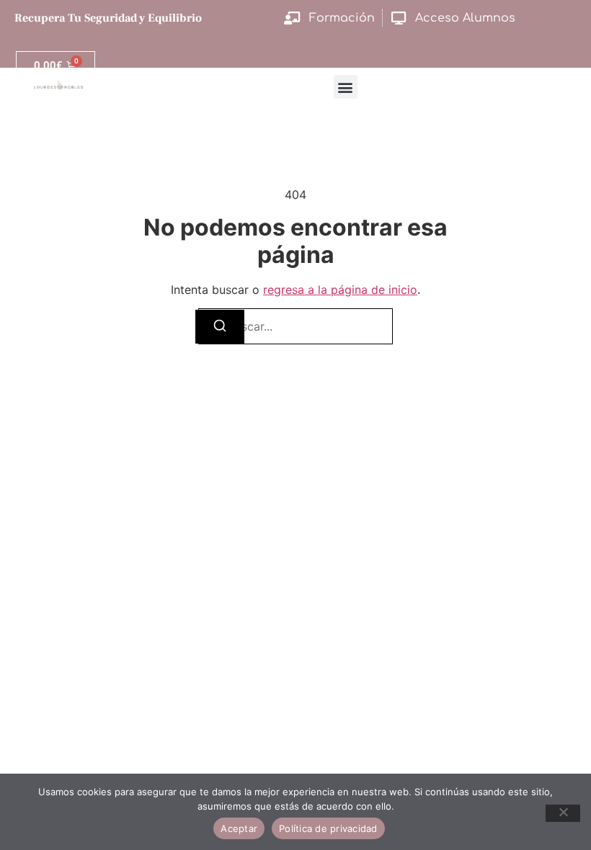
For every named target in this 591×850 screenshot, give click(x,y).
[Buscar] (219, 327)
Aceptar (239, 828)
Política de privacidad (328, 828)
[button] (345, 87)
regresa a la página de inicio (340, 289)
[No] (563, 813)
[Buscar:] (295, 326)
